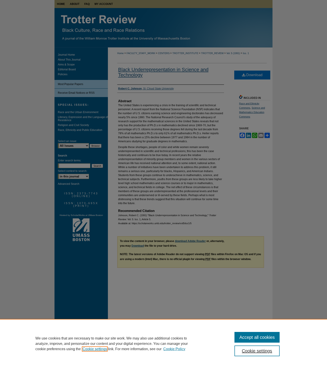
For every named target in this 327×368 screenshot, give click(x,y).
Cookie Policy (174, 349)
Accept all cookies (257, 337)
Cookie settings (95, 349)
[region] (163, 343)
